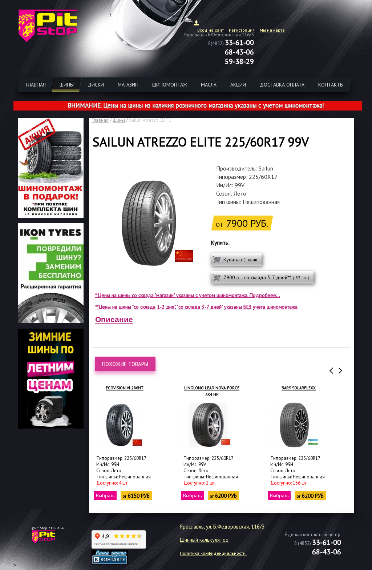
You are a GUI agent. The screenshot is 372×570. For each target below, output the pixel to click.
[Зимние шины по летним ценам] (51, 426)
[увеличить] (120, 425)
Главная (100, 120)
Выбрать (105, 495)
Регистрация (242, 30)
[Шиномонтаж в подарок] (51, 215)
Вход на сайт (210, 30)
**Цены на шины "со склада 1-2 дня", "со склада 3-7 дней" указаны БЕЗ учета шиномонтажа (196, 307)
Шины (119, 120)
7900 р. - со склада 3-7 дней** (266, 277)
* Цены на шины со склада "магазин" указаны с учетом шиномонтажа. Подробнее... (187, 295)
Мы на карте (272, 30)
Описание (114, 319)
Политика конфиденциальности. (213, 553)
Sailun (266, 168)
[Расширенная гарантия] (51, 321)
